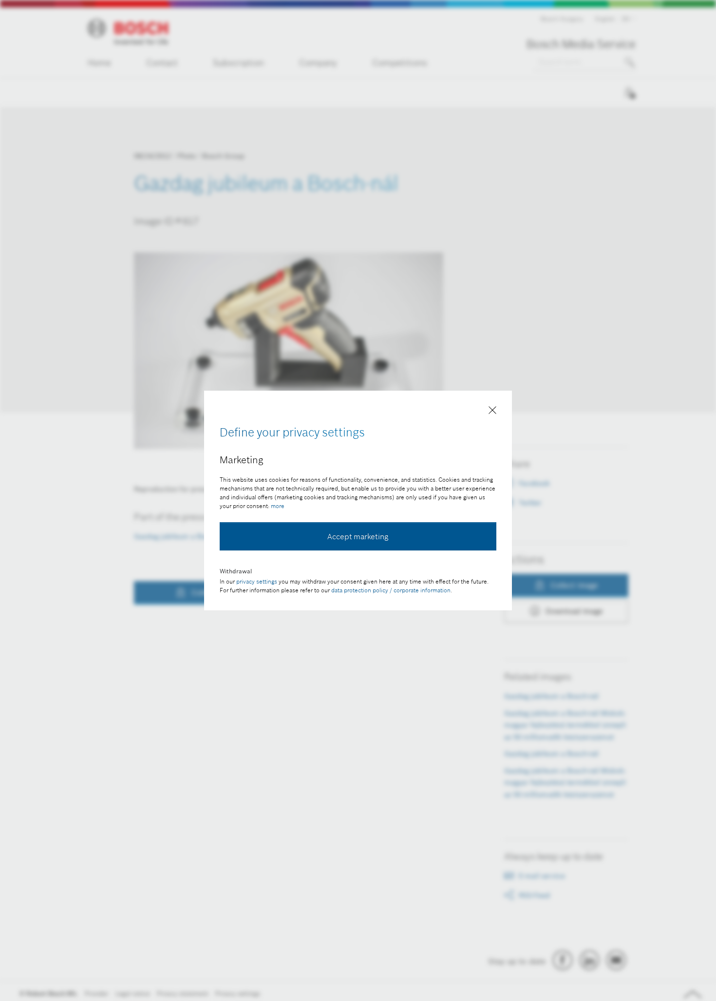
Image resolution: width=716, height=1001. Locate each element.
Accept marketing (358, 536)
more (277, 506)
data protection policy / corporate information (391, 590)
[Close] (492, 412)
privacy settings (256, 581)
